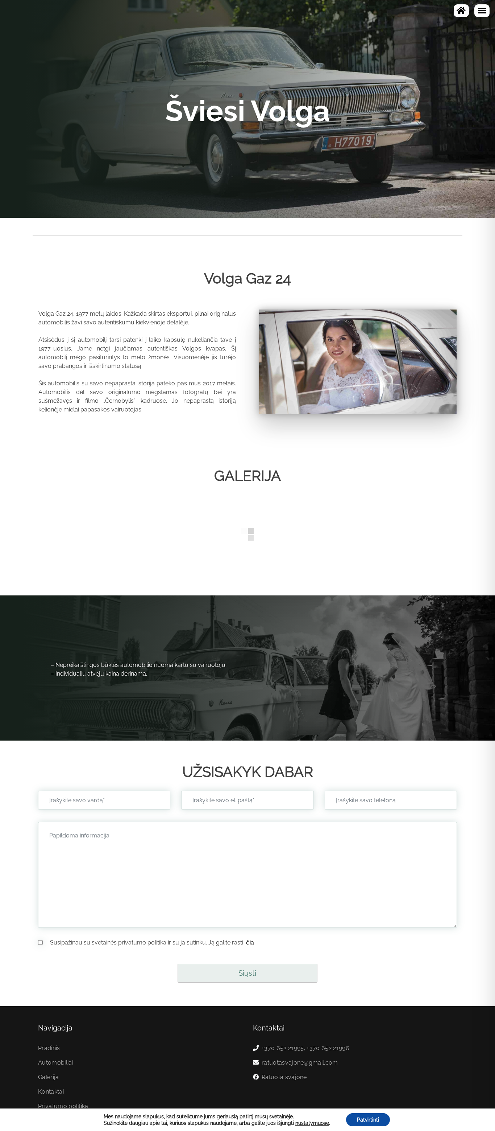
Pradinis (49, 1048)
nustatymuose (312, 1123)
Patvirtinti (368, 1120)
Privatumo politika (63, 1106)
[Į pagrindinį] (461, 10)
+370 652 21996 (328, 1048)
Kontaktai (51, 1091)
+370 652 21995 (283, 1048)
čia (249, 942)
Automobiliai (55, 1062)
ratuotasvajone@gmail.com (300, 1062)
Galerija (48, 1077)
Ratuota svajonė (284, 1077)
